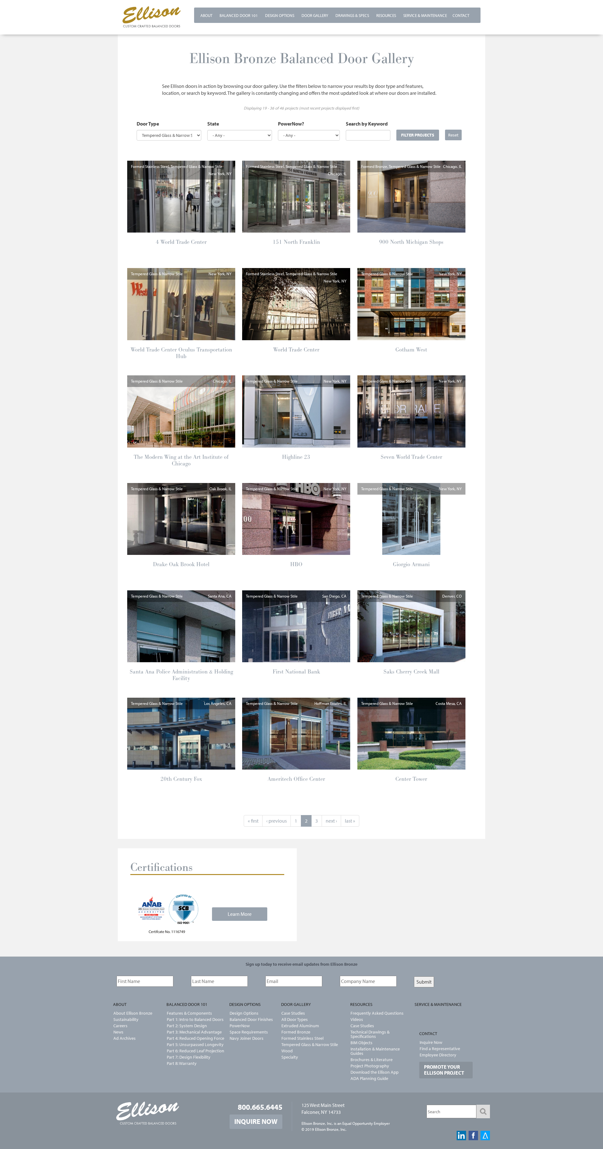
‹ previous (276, 821)
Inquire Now (431, 1042)
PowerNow (240, 1025)
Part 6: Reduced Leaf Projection (191, 1051)
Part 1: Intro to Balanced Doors (191, 1019)
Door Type (148, 124)
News (118, 1032)
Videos (356, 1019)
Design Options (279, 15)
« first (253, 821)
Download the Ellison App (374, 1072)
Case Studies (293, 1013)
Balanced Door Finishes (251, 1019)
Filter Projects (417, 135)
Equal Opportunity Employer (366, 1123)
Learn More (240, 914)
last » (350, 821)
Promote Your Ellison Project (444, 1070)
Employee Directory (438, 1055)
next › (331, 821)
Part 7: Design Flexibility (188, 1057)
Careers (120, 1025)
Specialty (289, 1057)
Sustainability (126, 1019)
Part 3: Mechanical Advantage (191, 1032)
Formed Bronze (295, 1032)
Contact (461, 15)
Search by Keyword (367, 124)
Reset (453, 135)
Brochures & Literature (371, 1059)
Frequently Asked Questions (377, 1013)
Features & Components (189, 1013)
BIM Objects (361, 1042)
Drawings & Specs (352, 15)
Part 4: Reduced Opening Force (191, 1038)
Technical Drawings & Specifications (369, 1034)
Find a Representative (440, 1048)
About (206, 15)
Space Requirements (249, 1032)
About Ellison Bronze (132, 1013)
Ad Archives (124, 1038)
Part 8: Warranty (182, 1063)
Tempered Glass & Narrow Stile (309, 1044)
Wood (287, 1051)
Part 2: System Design (187, 1025)
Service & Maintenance (425, 15)
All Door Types (294, 1019)
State (213, 124)
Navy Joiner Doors (246, 1038)
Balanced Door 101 (239, 15)
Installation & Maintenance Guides (375, 1051)
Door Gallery (315, 15)
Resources (386, 15)
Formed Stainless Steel (302, 1038)
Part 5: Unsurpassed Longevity (191, 1044)
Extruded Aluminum (300, 1025)
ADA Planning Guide (369, 1078)
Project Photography (369, 1066)
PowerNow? (291, 124)
